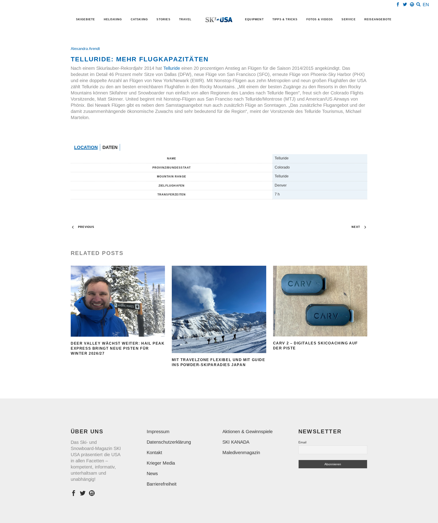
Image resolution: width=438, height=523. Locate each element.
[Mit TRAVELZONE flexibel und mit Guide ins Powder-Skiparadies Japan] (219, 309)
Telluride (172, 68)
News (152, 473)
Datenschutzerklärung (169, 442)
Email (302, 442)
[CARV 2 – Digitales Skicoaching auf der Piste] (320, 301)
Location (86, 147)
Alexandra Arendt (86, 49)
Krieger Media (161, 463)
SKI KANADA (235, 442)
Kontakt (154, 452)
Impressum (158, 431)
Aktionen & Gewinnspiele (247, 431)
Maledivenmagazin (241, 452)
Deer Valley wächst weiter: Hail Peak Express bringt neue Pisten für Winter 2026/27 (118, 348)
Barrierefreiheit (162, 484)
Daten (109, 147)
